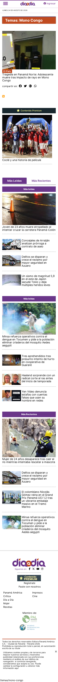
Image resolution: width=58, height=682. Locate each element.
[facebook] (29, 568)
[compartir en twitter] (25, 86)
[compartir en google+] (30, 86)
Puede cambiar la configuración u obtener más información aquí (22, 665)
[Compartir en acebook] (20, 86)
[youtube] (38, 568)
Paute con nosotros (30, 586)
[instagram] (42, 568)
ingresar (51, 3)
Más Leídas (14, 180)
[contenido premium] (29, 577)
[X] (33, 568)
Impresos (37, 592)
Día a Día (8, 599)
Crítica (7, 596)
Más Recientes (41, 180)
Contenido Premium (31, 110)
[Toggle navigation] (5, 3)
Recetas (7, 606)
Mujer (6, 603)
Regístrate (29, 583)
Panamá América (12, 592)
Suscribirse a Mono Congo (3, 96)
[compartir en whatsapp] (35, 86)
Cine (34, 596)
